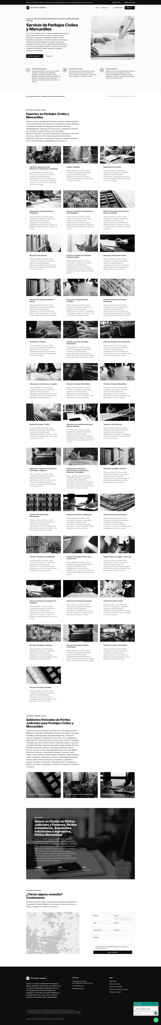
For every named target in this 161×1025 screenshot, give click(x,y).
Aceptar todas (116, 2)
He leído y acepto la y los (111, 947)
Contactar (129, 7)
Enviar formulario (113, 952)
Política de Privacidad (112, 946)
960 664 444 (118, 7)
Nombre (96, 915)
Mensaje (96, 937)
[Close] (156, 1004)
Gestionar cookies (129, 2)
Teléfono (116, 923)
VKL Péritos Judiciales (38, 7)
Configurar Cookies (115, 992)
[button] (52, 933)
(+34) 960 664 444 (78, 986)
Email (95, 923)
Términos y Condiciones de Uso (118, 989)
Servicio (116, 915)
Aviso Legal (112, 981)
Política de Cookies (115, 984)
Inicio (97, 7)
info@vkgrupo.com (78, 988)
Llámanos (49, 56)
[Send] (155, 1013)
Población (117, 930)
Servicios (104, 7)
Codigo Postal (97, 930)
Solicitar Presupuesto (34, 56)
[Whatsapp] (155, 1019)
